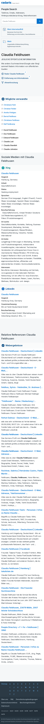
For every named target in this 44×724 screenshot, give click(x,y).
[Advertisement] (22, 91)
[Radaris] (6, 2)
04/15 (3, 714)
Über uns (4, 699)
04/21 (11, 711)
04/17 (31, 711)
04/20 (16, 711)
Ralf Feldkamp (9, 124)
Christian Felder (10, 109)
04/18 (26, 711)
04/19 (21, 711)
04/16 (36, 711)
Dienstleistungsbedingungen (27, 699)
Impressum (5, 706)
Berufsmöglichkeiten (27, 703)
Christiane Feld (10, 105)
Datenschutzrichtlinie (9, 703)
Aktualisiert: (5, 711)
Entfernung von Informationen (16, 78)
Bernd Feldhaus (10, 116)
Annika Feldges (10, 112)
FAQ (12, 699)
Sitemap (4, 684)
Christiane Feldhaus (11, 120)
